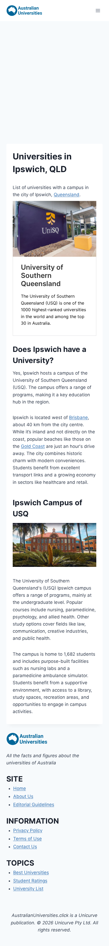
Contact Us (25, 846)
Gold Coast (33, 446)
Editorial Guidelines (33, 804)
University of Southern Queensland (42, 275)
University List (28, 888)
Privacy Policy (27, 830)
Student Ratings (30, 880)
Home (19, 788)
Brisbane (78, 417)
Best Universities (31, 872)
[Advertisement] (54, 78)
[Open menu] (98, 10)
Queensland (66, 194)
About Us (23, 796)
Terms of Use (27, 838)
